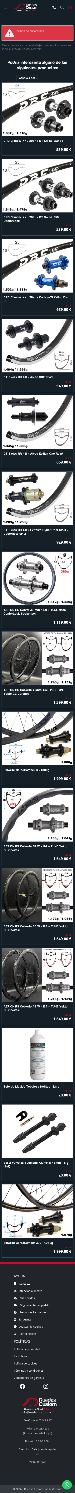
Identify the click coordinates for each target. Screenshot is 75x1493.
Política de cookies (25, 1363)
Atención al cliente (30, 1291)
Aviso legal (20, 1356)
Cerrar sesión (27, 1334)
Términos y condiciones (28, 1370)
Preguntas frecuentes (32, 1312)
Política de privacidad (27, 1349)
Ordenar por (27, 78)
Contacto (24, 1283)
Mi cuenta (24, 1319)
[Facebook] (22, 1386)
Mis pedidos (27, 1298)
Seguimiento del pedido (34, 1305)
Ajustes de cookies (31, 1326)
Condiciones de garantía (29, 1378)
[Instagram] (45, 1386)
